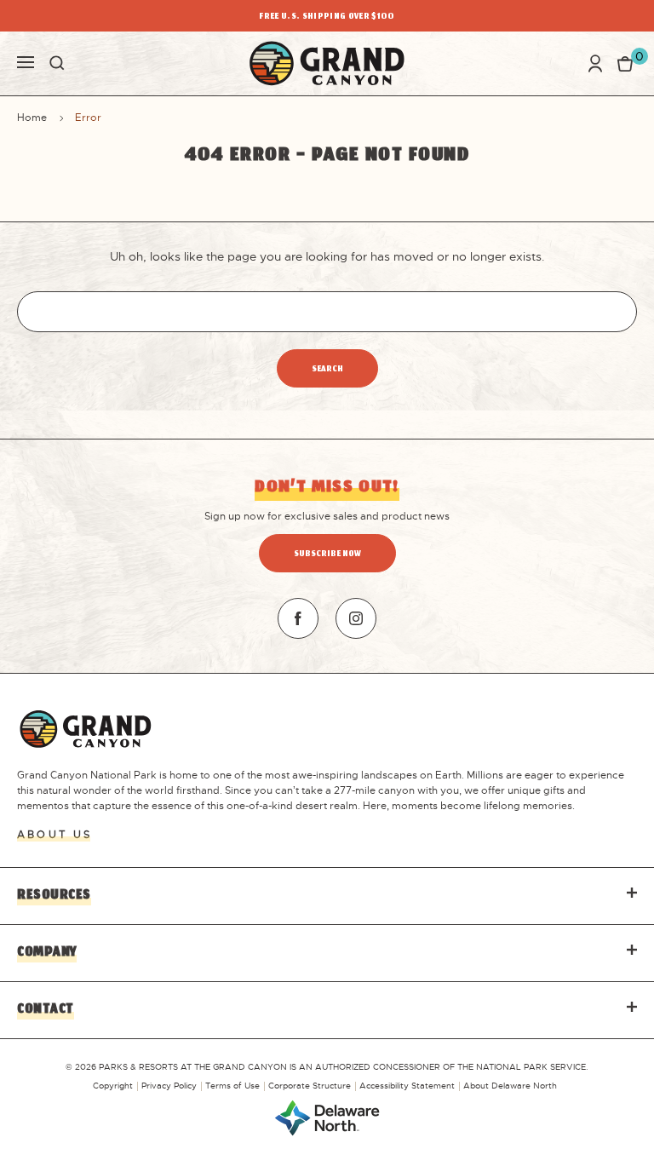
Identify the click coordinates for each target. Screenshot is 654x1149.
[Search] (57, 63)
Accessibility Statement (407, 1085)
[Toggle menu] (25, 60)
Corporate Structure (309, 1085)
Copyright (113, 1085)
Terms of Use (232, 1085)
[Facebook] (298, 618)
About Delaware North (510, 1085)
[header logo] (327, 63)
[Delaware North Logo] (327, 1116)
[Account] (595, 63)
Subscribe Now (327, 555)
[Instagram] (356, 618)
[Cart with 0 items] (625, 63)
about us (54, 835)
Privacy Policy (169, 1085)
